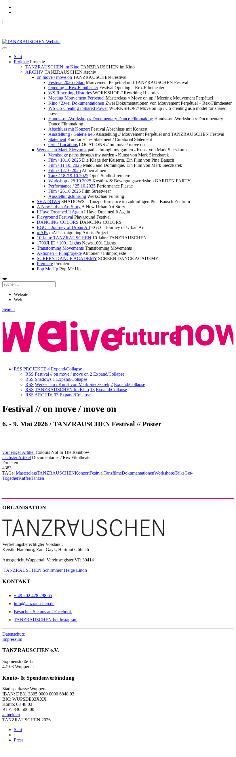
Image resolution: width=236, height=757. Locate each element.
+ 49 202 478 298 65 (33, 595)
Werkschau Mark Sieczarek (62, 149)
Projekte (21, 61)
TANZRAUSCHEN (56, 473)
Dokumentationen (138, 473)
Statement (57, 139)
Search (8, 309)
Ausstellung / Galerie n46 (71, 134)
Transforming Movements (60, 248)
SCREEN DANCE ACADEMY (67, 258)
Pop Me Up (47, 268)
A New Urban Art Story (59, 206)
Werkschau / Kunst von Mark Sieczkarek (72, 384)
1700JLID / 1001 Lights (59, 242)
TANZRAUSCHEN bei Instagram (45, 619)
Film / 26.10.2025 (64, 191)
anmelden (11, 714)
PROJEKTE (34, 368)
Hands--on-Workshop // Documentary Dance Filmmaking (100, 118)
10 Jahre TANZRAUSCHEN (64, 237)
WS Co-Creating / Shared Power (78, 108)
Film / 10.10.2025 (64, 160)
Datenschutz (13, 634)
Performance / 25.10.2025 (72, 185)
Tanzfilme (113, 473)
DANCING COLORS (58, 222)
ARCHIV (34, 72)
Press (18, 739)
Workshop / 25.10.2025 (69, 180)
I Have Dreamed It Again (60, 211)
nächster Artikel (16, 457)
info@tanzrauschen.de (34, 603)
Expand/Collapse (66, 368)
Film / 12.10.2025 (64, 170)
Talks (179, 473)
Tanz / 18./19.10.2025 (68, 175)
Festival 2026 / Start (66, 82)
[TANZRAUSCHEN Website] (31, 41)
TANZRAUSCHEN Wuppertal (32, 22)
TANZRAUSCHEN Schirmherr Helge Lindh (44, 570)
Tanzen (37, 478)
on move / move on (54, 77)
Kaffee (24, 478)
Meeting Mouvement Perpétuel (76, 97)
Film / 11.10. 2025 (65, 165)
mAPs (42, 232)
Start (18, 56)
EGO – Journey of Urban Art (63, 227)
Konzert (82, 473)
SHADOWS (48, 201)
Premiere (45, 263)
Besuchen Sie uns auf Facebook (43, 611)
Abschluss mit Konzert (69, 129)
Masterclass (26, 473)
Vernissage (58, 154)
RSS (18, 368)
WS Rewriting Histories (70, 92)
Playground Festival (55, 217)
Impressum (12, 639)
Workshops (164, 473)
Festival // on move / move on (62, 374)
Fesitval (97, 473)
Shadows (43, 379)
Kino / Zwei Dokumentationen (76, 103)
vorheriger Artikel (18, 452)
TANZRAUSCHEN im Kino (52, 66)
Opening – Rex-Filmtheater (73, 87)
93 (56, 394)
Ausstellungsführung (67, 196)
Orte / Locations (63, 144)
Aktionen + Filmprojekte (59, 253)
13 (92, 389)
